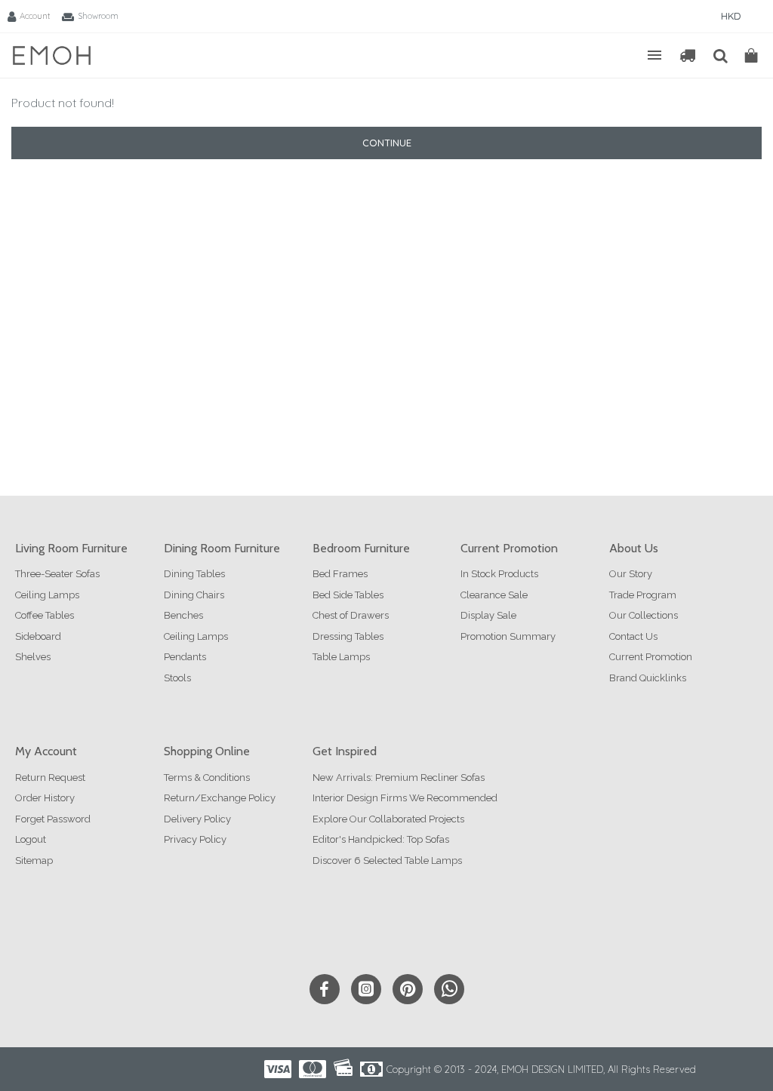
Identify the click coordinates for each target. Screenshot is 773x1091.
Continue (386, 143)
